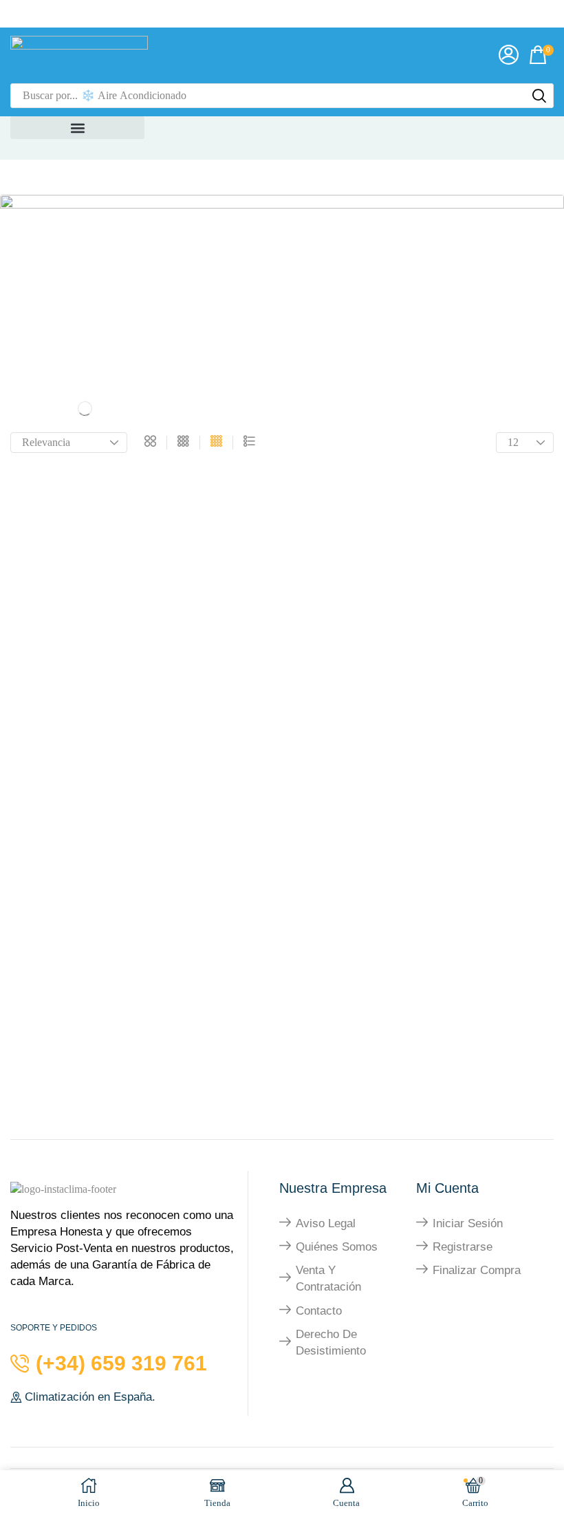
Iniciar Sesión (468, 1223)
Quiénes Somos (337, 1246)
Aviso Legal (326, 1223)
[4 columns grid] (216, 442)
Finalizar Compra (477, 1270)
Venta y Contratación (328, 1278)
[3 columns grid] (183, 442)
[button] (509, 55)
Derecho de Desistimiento (331, 1342)
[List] (249, 442)
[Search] (539, 95)
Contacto (319, 1310)
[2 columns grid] (150, 442)
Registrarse (462, 1246)
